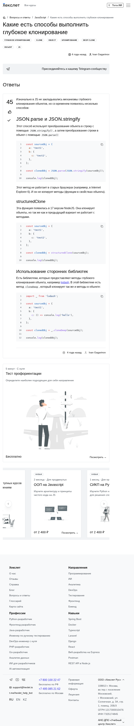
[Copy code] (101, 144)
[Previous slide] (8, 503)
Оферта (73, 689)
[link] (56, 69)
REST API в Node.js (79, 663)
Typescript (74, 630)
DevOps (72, 590)
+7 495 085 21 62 (49, 688)
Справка (14, 584)
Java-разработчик (19, 630)
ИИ (70, 578)
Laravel (72, 635)
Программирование (79, 573)
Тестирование (76, 595)
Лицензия (73, 694)
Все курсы (30, 5)
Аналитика (74, 584)
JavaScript (40, 17)
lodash (65, 282)
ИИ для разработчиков (22, 663)
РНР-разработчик (19, 646)
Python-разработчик (20, 619)
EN (18, 699)
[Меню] (128, 5)
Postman (73, 657)
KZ (25, 699)
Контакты (73, 700)
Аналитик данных (19, 657)
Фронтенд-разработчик (22, 624)
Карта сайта (16, 606)
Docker (72, 624)
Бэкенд (72, 606)
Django (72, 641)
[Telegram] (11, 680)
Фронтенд (74, 601)
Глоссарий (15, 601)
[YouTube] (17, 680)
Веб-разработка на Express (84, 652)
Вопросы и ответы (20, 17)
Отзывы (13, 578)
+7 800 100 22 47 (49, 679)
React (71, 646)
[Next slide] (103, 503)
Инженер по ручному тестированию (29, 635)
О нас (12, 573)
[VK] (23, 680)
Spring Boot (74, 619)
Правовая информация (75, 681)
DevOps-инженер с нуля (23, 641)
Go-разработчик (18, 652)
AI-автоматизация (19, 668)
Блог (11, 590)
